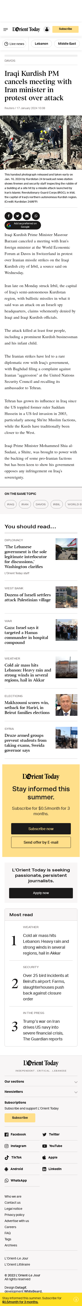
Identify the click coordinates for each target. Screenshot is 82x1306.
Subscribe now (41, 828)
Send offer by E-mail (41, 842)
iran (24, 504)
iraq (10, 504)
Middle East (67, 43)
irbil (56, 504)
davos (41, 504)
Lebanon (41, 43)
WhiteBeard (33, 1291)
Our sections (14, 1081)
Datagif (20, 1287)
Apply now (41, 893)
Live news (16, 44)
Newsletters (14, 1091)
